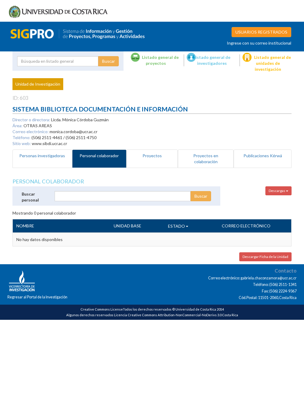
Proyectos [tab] (152, 155)
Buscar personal (30, 196)
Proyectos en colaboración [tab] (205, 158)
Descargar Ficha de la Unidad (265, 256)
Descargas (277, 190)
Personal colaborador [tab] (99, 155)
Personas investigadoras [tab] (42, 155)
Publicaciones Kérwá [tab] (262, 155)
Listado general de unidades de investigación (272, 63)
